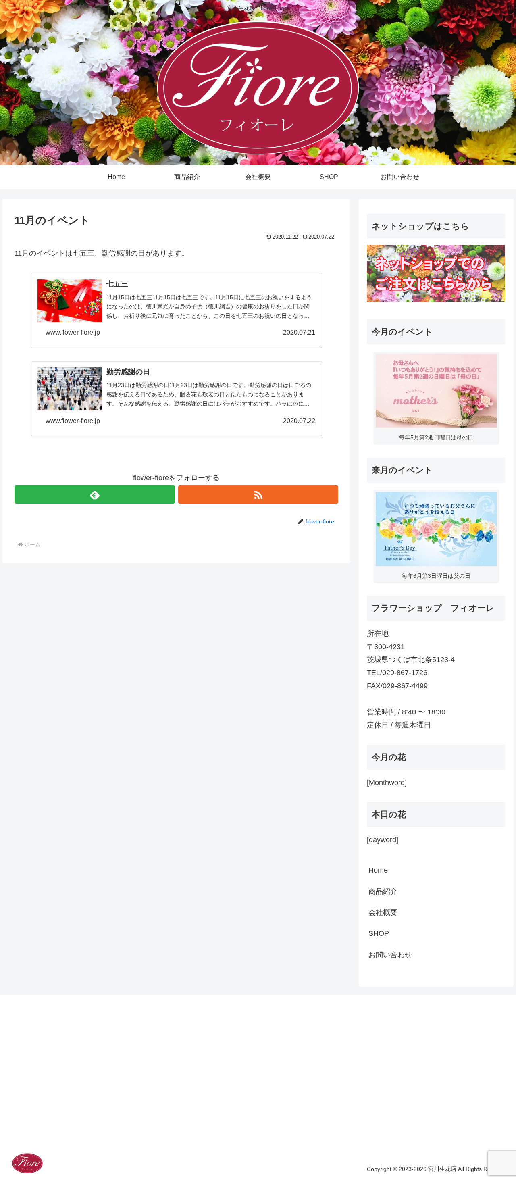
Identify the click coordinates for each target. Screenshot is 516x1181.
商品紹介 (382, 891)
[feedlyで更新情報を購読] (95, 494)
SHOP (378, 933)
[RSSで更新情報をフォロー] (258, 494)
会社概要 (382, 912)
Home (378, 870)
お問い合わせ (390, 955)
